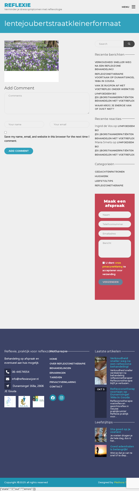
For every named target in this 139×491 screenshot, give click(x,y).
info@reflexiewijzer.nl (25, 379)
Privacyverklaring (63, 382)
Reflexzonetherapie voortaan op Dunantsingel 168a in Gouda (114, 77)
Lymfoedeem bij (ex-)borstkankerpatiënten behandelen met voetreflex (114, 97)
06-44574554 (20, 372)
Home (53, 358)
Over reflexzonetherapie (67, 363)
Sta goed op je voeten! (120, 431)
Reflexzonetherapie (109, 185)
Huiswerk (101, 176)
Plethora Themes (124, 482)
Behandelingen (60, 368)
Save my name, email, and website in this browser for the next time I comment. (46, 138)
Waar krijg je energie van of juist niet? (113, 107)
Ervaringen (58, 372)
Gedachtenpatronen (110, 171)
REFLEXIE (17, 5)
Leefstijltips (104, 180)
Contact (56, 386)
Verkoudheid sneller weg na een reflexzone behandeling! (113, 66)
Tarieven (56, 377)
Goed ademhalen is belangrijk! (122, 448)
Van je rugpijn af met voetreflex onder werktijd (114, 87)
